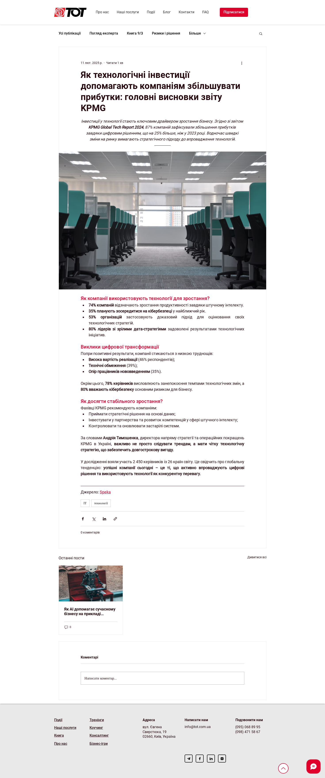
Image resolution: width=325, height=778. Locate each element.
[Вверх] (283, 768)
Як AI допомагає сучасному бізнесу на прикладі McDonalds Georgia (89, 611)
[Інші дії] (241, 62)
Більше (195, 33)
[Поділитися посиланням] (115, 519)
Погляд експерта (104, 33)
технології (101, 503)
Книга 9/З (135, 33)
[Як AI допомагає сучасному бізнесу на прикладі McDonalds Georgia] (91, 583)
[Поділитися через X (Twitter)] (94, 519)
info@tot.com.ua (198, 727)
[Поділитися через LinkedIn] (104, 519)
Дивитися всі (256, 557)
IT (85, 503)
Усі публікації (70, 33)
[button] (261, 33)
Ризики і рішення (166, 33)
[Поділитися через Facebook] (83, 519)
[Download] (189, 759)
